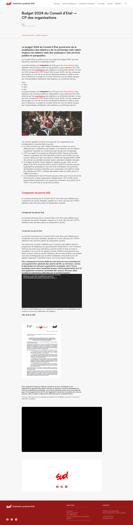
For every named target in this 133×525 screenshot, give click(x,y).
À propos (57, 4)
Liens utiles (101, 4)
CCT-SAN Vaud (71, 515)
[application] (52, 291)
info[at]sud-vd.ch (108, 518)
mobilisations (40, 70)
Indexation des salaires (41, 35)
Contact (110, 4)
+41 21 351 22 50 (108, 516)
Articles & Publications (69, 4)
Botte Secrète (87, 520)
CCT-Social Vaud (72, 513)
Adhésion (118, 4)
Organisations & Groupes (87, 4)
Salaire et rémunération (28, 35)
